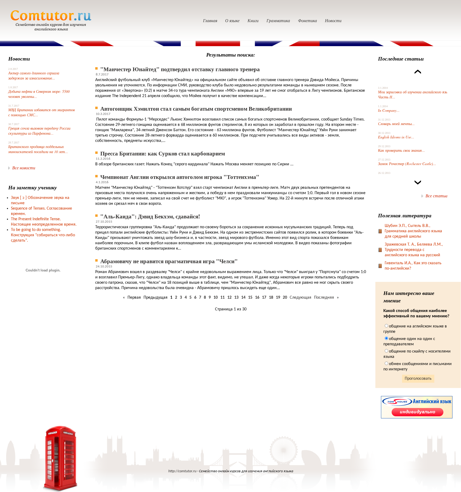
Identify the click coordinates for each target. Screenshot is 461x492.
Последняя (324, 297)
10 (215, 297)
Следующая (300, 297)
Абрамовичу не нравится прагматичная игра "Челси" (169, 261)
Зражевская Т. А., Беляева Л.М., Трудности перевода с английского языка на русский (414, 249)
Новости (333, 20)
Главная (210, 20)
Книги (253, 20)
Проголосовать (418, 379)
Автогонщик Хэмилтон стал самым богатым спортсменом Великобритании (196, 108)
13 (236, 297)
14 (243, 297)
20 (285, 297)
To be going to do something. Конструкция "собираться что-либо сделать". (43, 235)
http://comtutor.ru (182, 471)
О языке (232, 20)
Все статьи (436, 195)
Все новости (23, 167)
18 (271, 297)
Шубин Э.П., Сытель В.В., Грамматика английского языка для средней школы (413, 231)
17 (264, 297)
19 (278, 297)
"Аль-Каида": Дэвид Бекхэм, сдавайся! (150, 216)
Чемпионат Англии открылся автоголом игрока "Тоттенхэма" (179, 177)
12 (229, 297)
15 (250, 297)
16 (257, 297)
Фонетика (307, 20)
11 (222, 297)
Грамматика (278, 20)
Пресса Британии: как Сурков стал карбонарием (162, 153)
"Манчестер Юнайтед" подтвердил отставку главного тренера (180, 69)
